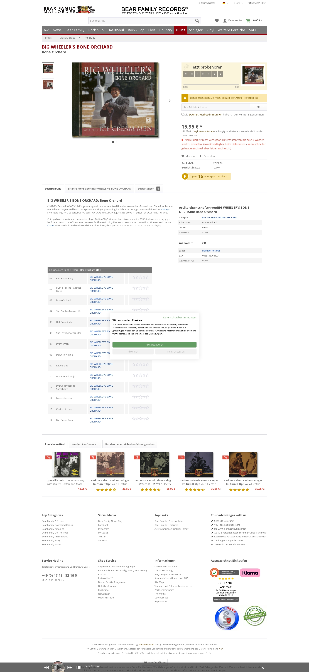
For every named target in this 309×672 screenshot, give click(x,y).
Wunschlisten (208, 2)
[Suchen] (197, 20)
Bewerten (209, 156)
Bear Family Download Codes (57, 525)
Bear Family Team (51, 544)
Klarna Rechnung (163, 570)
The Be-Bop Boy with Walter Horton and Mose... (66, 482)
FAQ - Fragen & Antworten (168, 574)
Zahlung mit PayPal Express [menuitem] (228, 540)
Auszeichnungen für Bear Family (171, 528)
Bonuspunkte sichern (215, 176)
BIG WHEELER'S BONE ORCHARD (77, 46)
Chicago (165, 209)
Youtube (102, 540)
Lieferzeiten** (105, 578)
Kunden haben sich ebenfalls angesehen (129, 444)
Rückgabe (103, 590)
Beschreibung (53, 188)
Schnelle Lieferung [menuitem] (224, 520)
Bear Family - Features (166, 525)
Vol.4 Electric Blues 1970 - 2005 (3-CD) (243, 482)
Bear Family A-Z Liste (53, 521)
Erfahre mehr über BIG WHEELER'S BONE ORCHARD (99, 188)
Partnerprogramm (164, 590)
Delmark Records (211, 250)
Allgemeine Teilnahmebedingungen (117, 566)
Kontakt (102, 574)
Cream (50, 225)
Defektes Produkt (107, 586)
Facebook (103, 525)
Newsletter (104, 593)
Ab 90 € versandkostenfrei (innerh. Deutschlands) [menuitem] (240, 532)
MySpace (103, 532)
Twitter (102, 536)
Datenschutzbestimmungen (205, 114)
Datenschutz (161, 597)
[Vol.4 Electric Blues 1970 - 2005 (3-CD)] (243, 464)
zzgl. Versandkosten (204, 131)
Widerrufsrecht (106, 597)
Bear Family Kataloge (53, 528)
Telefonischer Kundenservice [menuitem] (229, 544)
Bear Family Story (51, 540)
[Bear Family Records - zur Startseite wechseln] (70, 10)
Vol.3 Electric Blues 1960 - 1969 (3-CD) (199, 482)
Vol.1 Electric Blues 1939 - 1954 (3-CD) (110, 482)
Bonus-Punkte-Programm (112, 582)
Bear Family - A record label (168, 521)
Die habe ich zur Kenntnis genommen (224, 114)
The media (160, 593)
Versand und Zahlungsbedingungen (173, 586)
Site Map (159, 582)
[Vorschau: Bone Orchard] (48, 68)
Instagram (103, 528)
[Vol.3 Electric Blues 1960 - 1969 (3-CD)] (198, 464)
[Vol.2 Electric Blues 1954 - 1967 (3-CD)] (154, 464)
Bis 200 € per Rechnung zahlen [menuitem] (230, 528)
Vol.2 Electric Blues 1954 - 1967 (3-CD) (154, 482)
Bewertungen (148, 188)
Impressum (160, 601)
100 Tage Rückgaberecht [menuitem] (227, 524)
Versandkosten (146, 644)
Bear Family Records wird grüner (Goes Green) (122, 570)
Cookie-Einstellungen (165, 566)
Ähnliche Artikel (55, 444)
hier (221, 648)
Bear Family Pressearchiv (55, 536)
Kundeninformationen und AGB (171, 578)
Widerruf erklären (155, 662)
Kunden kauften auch (85, 444)
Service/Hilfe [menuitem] (258, 2)
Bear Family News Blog (110, 521)
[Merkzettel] (216, 20)
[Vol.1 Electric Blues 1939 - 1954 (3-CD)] (110, 464)
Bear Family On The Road (55, 532)
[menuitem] (144, 20)
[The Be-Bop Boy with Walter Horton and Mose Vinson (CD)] (66, 464)
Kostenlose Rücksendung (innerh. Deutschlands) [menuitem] (240, 536)
